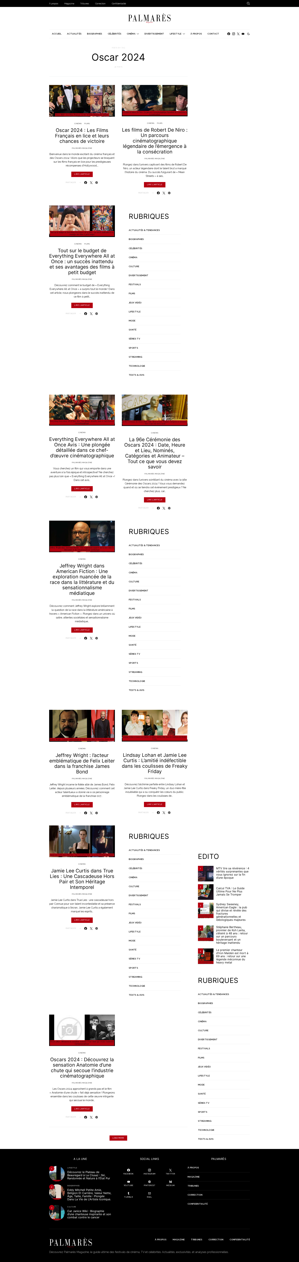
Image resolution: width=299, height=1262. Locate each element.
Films (87, 123)
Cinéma (131, 33)
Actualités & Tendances (144, 230)
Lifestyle (176, 33)
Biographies (94, 33)
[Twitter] (238, 33)
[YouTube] (243, 33)
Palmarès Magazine (82, 148)
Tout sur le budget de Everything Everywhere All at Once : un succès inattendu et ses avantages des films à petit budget (82, 261)
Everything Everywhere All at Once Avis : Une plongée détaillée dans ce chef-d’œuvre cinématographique (82, 447)
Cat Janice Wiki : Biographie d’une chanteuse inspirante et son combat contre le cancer (89, 1214)
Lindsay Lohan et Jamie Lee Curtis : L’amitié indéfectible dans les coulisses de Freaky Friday (155, 763)
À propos (53, 3)
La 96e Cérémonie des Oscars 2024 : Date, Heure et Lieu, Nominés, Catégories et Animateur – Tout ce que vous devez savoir (154, 453)
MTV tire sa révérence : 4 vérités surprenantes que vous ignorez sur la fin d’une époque (232, 873)
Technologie (137, 366)
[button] (248, 33)
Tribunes (84, 3)
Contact (213, 33)
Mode (132, 320)
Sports (133, 348)
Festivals (135, 284)
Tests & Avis (136, 375)
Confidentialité (119, 3)
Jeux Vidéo (135, 302)
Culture (134, 266)
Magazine (69, 3)
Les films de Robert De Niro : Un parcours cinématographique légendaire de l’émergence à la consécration (155, 141)
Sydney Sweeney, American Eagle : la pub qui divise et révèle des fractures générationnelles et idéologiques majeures (231, 911)
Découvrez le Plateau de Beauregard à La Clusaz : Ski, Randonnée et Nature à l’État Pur (88, 1175)
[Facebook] (228, 33)
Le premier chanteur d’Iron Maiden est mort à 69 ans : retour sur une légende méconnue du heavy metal (232, 956)
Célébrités (114, 33)
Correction (100, 3)
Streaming (135, 357)
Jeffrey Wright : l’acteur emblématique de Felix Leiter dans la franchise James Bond (82, 763)
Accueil (56, 33)
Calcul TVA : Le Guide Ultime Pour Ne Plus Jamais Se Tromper (230, 891)
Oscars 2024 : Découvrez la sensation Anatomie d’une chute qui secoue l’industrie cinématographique (82, 1068)
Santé (133, 329)
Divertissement (154, 33)
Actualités (74, 33)
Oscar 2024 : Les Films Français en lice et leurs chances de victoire (82, 135)
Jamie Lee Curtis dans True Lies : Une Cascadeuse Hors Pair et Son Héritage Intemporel (82, 879)
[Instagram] (233, 33)
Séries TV (134, 338)
